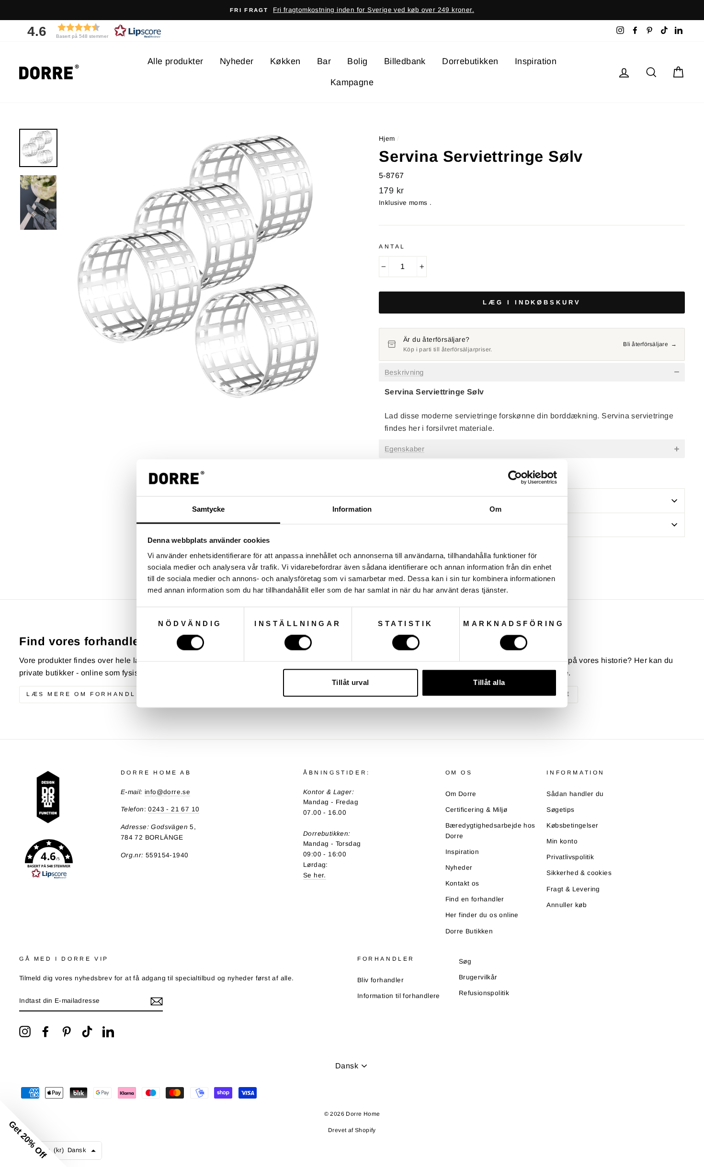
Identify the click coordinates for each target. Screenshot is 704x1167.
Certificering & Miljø (476, 809)
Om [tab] (495, 509)
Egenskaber (404, 449)
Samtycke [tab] (208, 509)
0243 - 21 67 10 (173, 809)
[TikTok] (87, 1031)
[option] (352, 10)
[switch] (298, 643)
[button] (91, 31)
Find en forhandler (474, 899)
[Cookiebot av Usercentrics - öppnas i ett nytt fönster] (515, 478)
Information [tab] (352, 509)
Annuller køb (566, 905)
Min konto (562, 841)
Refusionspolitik (484, 993)
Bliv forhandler (380, 980)
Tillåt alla (489, 682)
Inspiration (535, 61)
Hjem (387, 138)
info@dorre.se (167, 792)
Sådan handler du (574, 793)
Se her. (314, 875)
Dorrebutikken (470, 61)
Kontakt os (462, 883)
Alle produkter (176, 61)
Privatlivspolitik (570, 857)
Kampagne (352, 82)
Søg (465, 961)
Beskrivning (404, 372)
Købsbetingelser (572, 825)
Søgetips (560, 809)
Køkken (285, 61)
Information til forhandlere (398, 995)
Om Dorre (461, 793)
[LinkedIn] (108, 1031)
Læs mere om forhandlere (89, 694)
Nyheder (237, 61)
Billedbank (405, 61)
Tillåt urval (350, 682)
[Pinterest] (66, 1031)
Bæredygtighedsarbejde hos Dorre (490, 831)
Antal (392, 246)
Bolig (357, 61)
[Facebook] (45, 1031)
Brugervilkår (478, 977)
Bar (324, 61)
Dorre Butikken (469, 931)
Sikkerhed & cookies (579, 872)
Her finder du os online (482, 915)
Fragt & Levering (573, 889)
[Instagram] (25, 1031)
